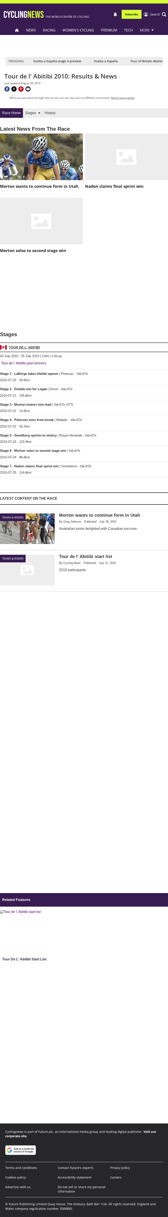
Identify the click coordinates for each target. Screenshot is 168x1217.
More (145, 30)
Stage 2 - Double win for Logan (36, 389)
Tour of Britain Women (147, 61)
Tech (128, 30)
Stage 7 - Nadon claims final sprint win (45, 466)
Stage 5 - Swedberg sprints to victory (48, 435)
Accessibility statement (74, 1177)
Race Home (11, 113)
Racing (49, 30)
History (50, 113)
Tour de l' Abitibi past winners (23, 363)
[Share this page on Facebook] (7, 89)
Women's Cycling (78, 30)
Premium (109, 30)
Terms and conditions (21, 1168)
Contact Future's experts (75, 1168)
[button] (158, 14)
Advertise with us (18, 1187)
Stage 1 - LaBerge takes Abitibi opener (44, 374)
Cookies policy (15, 1177)
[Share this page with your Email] (28, 89)
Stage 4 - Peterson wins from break (41, 420)
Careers (116, 1177)
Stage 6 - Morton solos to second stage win (40, 450)
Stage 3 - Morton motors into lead (36, 404)
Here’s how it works (123, 98)
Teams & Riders (13, 517)
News (31, 30)
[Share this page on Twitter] (14, 89)
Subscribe (131, 14)
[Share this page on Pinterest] (21, 89)
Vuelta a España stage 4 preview (57, 61)
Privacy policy (120, 1168)
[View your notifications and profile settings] (115, 14)
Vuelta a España (106, 61)
